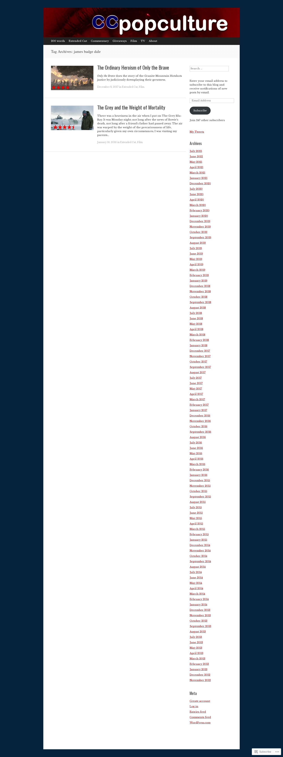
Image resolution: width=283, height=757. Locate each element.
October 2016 (198, 426)
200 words (58, 41)
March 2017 (197, 399)
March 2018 (197, 334)
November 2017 (200, 356)
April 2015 (196, 523)
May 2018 (196, 323)
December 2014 (200, 545)
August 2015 (198, 502)
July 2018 (196, 313)
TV (143, 41)
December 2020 (200, 183)
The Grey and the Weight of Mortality (131, 107)
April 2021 (196, 167)
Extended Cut (78, 41)
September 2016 (200, 431)
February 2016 (199, 469)
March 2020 (198, 205)
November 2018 (200, 291)
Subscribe (200, 110)
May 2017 (196, 388)
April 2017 (196, 394)
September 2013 (200, 626)
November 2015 (200, 485)
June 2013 (196, 642)
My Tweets (197, 131)
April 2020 (197, 199)
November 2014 (200, 550)
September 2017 (200, 367)
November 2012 (200, 680)
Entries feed (198, 711)
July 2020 (196, 189)
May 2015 (196, 518)
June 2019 (196, 253)
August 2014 (198, 566)
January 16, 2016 (107, 142)
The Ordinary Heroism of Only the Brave (133, 67)
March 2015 (197, 529)
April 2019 (196, 264)
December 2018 (200, 286)
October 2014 (198, 556)
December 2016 (200, 415)
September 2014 (200, 561)
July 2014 (196, 572)
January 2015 (198, 539)
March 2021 (197, 172)
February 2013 (199, 664)
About (153, 41)
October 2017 (198, 361)
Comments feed (200, 717)
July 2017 (196, 377)
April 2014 (196, 588)
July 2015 (196, 507)
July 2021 (196, 151)
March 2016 (197, 464)
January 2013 (198, 669)
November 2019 (200, 226)
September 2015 (200, 496)
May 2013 (196, 647)
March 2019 (197, 269)
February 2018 (199, 340)
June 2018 (196, 318)
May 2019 (196, 259)
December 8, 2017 (107, 86)
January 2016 (198, 475)
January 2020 (199, 215)
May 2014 (196, 583)
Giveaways (120, 41)
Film (134, 41)
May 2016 (196, 453)
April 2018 (196, 329)
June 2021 (196, 156)
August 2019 (198, 242)
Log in (194, 706)
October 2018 (198, 296)
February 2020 (199, 210)
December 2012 (200, 674)
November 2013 (200, 615)
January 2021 (198, 178)
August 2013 (198, 631)
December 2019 (200, 221)
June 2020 (196, 194)
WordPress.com (200, 722)
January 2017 (198, 410)
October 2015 (198, 491)
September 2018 (200, 302)
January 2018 (198, 345)
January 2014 (198, 604)
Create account (200, 701)
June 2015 (196, 512)
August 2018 (198, 307)
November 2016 (200, 421)
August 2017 (198, 372)
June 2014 (196, 577)
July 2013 (196, 637)
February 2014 (199, 599)
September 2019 (200, 237)
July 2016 (196, 442)
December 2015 (200, 480)
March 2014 (197, 593)
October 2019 (198, 232)
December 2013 (200, 610)
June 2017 (196, 383)
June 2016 (196, 448)
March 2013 (197, 658)
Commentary (100, 41)
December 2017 (200, 350)
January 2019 (198, 280)
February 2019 (199, 275)
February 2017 (199, 404)
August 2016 (198, 437)
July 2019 (196, 248)
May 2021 (196, 162)
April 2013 (196, 653)
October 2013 (198, 620)
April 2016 (196, 458)
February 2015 (199, 534)
